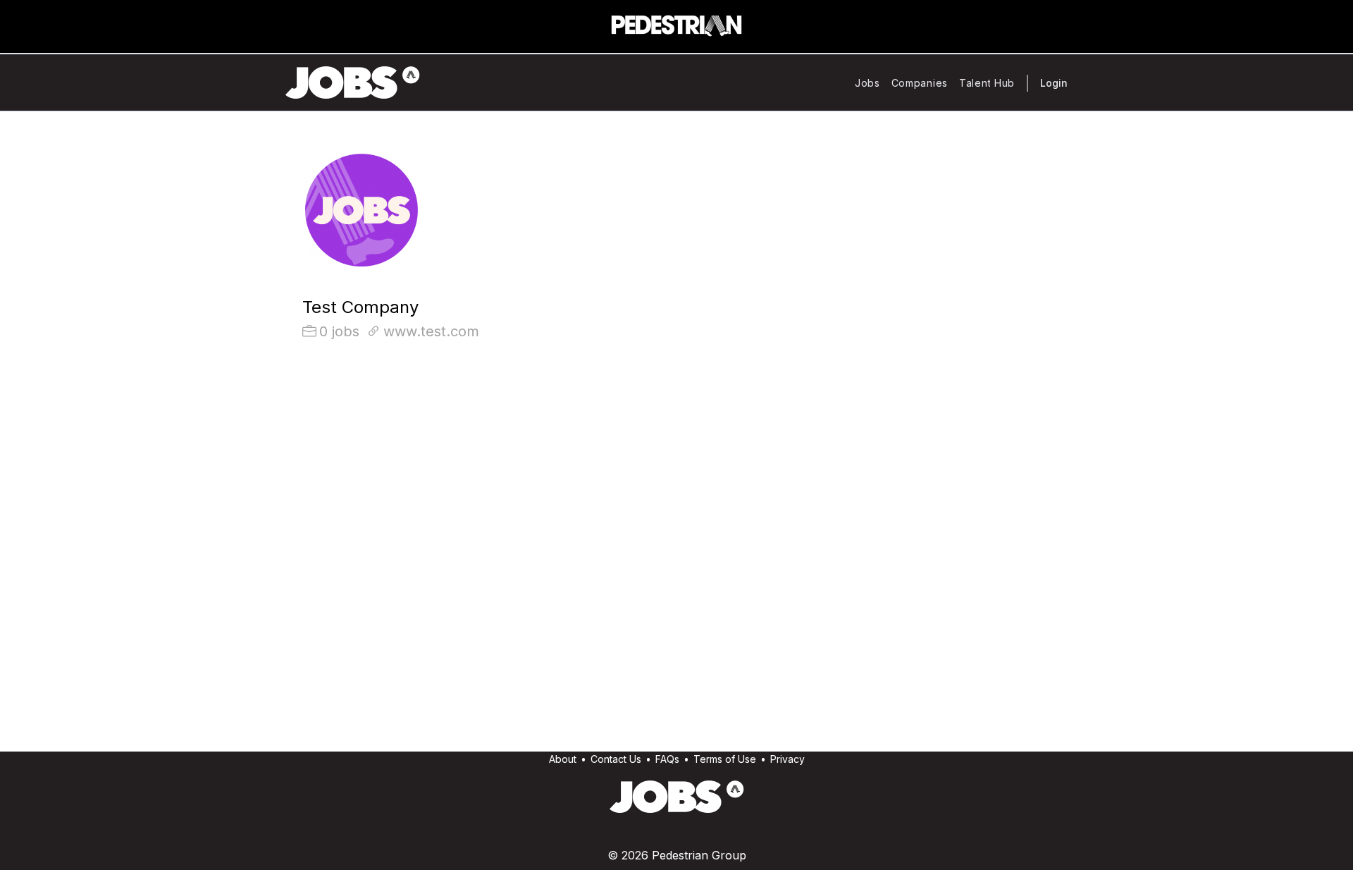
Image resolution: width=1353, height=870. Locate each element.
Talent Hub (987, 83)
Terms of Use (724, 759)
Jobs (867, 83)
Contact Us (616, 759)
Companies (919, 83)
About (562, 759)
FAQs (667, 759)
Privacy (787, 759)
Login (1054, 83)
